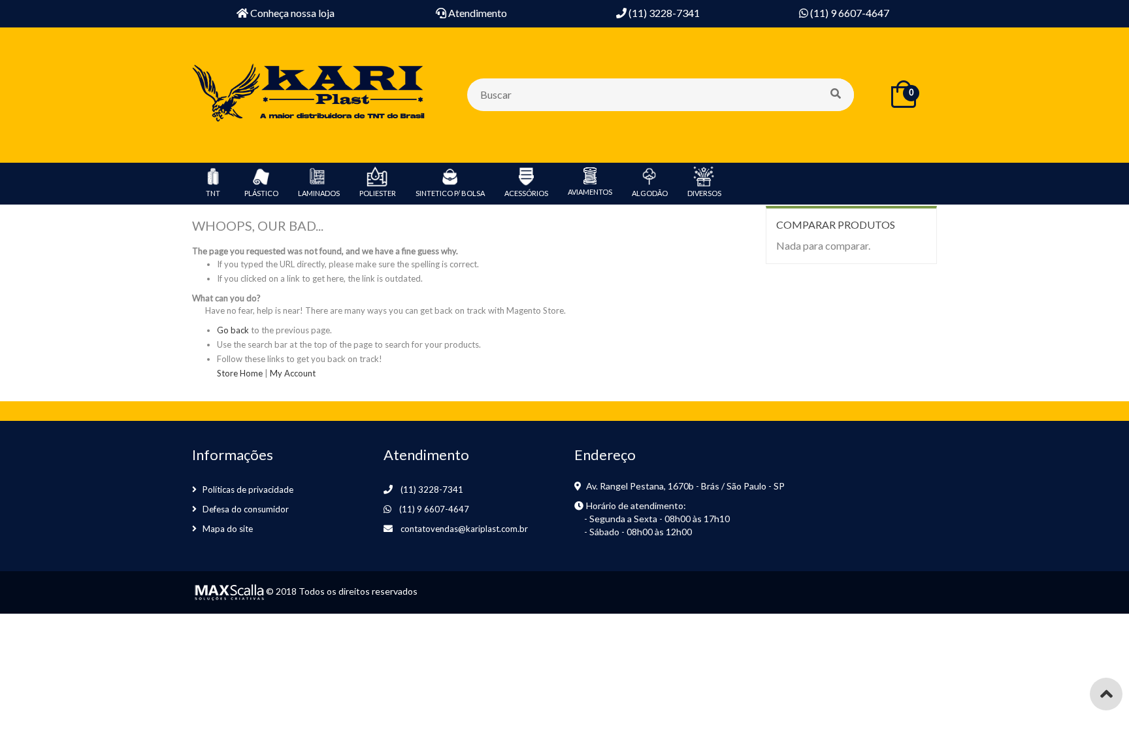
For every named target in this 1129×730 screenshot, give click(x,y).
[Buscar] (837, 94)
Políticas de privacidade (248, 489)
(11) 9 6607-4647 (434, 509)
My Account (293, 373)
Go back (233, 330)
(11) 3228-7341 (432, 489)
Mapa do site (228, 528)
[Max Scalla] (228, 591)
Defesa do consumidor (246, 509)
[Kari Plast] (309, 93)
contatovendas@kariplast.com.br (464, 528)
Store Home (240, 373)
